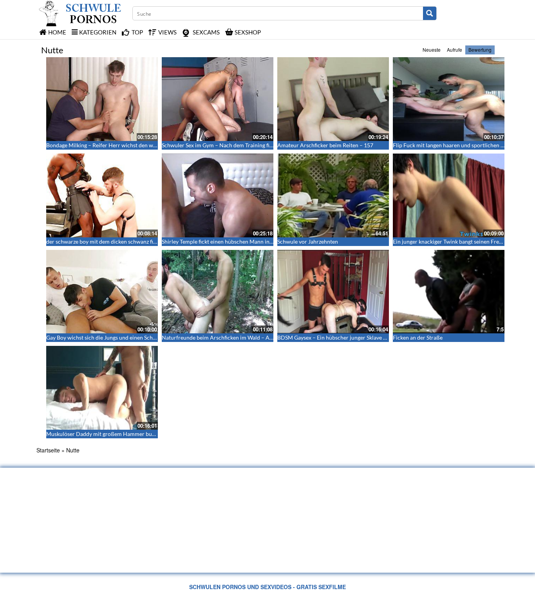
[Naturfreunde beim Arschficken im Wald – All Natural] (217, 292)
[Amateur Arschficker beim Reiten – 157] (333, 99)
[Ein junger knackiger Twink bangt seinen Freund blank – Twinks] (448, 195)
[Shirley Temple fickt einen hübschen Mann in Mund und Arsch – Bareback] (217, 195)
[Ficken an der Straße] (448, 292)
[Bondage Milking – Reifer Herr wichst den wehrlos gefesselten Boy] (102, 99)
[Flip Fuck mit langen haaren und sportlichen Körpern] (448, 99)
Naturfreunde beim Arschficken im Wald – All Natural (227, 337)
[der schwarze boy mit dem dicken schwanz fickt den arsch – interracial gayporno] (102, 195)
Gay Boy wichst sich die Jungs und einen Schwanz (105, 337)
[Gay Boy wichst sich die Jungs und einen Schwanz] (102, 292)
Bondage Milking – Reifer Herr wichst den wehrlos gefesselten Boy (126, 145)
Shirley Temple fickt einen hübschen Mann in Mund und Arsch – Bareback (251, 241)
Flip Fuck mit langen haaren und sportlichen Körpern (457, 145)
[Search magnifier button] (429, 13)
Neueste (432, 49)
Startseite (48, 450)
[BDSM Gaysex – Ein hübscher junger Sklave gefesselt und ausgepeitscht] (333, 292)
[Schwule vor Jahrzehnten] (333, 195)
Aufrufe (454, 49)
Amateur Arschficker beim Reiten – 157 (325, 145)
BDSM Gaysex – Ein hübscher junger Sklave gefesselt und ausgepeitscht (363, 337)
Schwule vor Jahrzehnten (307, 241)
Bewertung (480, 49)
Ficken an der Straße (418, 337)
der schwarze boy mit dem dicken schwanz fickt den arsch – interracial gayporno (143, 241)
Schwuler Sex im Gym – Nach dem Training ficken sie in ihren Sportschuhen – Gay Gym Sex (271, 145)
